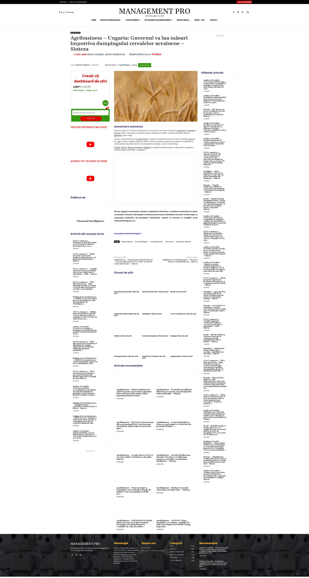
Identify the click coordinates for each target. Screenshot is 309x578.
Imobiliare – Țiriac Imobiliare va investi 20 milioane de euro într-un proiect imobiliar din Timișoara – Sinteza (214, 174)
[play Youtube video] (90, 144)
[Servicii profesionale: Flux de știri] (127, 282)
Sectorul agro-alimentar (183, 241)
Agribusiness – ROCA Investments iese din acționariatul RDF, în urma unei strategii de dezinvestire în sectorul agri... (135, 425)
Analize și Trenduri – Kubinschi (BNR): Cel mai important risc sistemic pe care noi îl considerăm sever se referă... (85, 434)
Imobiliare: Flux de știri (152, 314)
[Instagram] (238, 12)
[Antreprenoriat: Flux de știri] (127, 347)
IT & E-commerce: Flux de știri (183, 314)
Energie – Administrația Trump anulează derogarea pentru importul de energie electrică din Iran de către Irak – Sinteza (215, 460)
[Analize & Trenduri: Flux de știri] (155, 347)
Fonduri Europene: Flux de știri (155, 336)
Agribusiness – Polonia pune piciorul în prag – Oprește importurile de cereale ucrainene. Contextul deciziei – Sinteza (133, 262)
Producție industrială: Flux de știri (126, 315)
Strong (134, 65)
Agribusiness (75, 33)
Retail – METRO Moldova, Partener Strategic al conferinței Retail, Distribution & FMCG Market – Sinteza (214, 338)
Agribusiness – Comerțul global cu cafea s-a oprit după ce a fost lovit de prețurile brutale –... (173, 424)
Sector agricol (169, 241)
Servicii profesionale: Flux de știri (126, 292)
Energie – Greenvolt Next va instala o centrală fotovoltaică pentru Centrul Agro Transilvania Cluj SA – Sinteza (215, 309)
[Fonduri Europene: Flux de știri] (155, 326)
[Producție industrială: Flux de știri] (127, 304)
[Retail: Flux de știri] (183, 282)
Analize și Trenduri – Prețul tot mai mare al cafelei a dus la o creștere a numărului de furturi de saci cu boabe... (214, 142)
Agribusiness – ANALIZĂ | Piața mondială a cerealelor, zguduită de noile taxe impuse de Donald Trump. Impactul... (173, 523)
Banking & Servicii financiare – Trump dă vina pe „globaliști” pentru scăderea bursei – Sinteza (85, 405)
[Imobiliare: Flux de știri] (155, 304)
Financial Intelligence (82, 65)
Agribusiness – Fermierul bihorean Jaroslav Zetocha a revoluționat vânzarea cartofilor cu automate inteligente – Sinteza (173, 458)
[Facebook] (233, 12)
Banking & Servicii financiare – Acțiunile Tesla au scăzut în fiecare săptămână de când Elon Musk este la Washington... (85, 300)
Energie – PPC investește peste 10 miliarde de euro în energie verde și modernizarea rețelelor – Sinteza (214, 113)
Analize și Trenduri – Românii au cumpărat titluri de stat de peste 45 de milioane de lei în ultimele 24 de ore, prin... (215, 99)
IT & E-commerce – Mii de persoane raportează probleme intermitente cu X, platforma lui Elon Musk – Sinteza (85, 257)
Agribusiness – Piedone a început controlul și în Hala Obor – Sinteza (173, 489)
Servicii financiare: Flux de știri (155, 292)
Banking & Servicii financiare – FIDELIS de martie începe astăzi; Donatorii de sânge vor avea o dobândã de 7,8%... (85, 360)
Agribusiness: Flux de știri (181, 356)
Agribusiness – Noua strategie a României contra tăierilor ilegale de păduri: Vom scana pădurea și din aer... (133, 491)
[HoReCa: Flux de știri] (127, 326)
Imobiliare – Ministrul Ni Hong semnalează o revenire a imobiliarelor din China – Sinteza (214, 351)
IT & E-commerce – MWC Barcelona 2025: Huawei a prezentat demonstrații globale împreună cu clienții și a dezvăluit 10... (84, 375)
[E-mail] (184, 65)
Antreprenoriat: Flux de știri (126, 356)
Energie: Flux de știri (179, 336)
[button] (248, 12)
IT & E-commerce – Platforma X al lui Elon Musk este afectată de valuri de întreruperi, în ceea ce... (84, 243)
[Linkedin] (149, 248)
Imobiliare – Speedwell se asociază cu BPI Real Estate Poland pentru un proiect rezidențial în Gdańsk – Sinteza (215, 295)
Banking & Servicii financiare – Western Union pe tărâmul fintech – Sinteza (180, 261)
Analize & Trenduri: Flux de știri (153, 357)
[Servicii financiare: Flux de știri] (155, 282)
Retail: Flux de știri (178, 292)
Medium (127, 65)
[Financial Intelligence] (90, 210)
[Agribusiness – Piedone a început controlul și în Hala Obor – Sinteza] (175, 477)
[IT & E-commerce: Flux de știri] (183, 304)
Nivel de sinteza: (111, 65)
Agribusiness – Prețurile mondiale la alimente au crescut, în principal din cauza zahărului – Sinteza (174, 392)
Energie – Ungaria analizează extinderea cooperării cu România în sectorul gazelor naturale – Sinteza (214, 188)
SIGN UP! (91, 118)
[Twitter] (242, 12)
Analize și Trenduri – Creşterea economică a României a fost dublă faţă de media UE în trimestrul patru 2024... (85, 330)
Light (120, 65)
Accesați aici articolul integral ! (127, 233)
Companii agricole (126, 241)
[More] (155, 248)
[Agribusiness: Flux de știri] (183, 347)
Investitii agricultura (156, 241)
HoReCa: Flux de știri (123, 336)
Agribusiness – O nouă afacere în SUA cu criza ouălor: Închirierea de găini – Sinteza (134, 457)
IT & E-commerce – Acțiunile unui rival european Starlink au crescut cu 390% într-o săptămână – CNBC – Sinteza (85, 271)
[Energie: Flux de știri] (183, 326)
